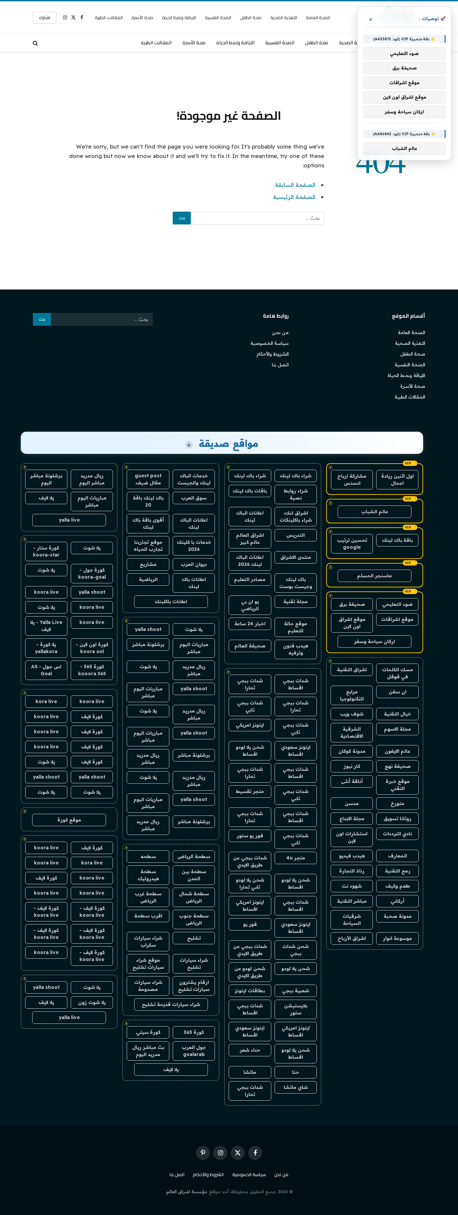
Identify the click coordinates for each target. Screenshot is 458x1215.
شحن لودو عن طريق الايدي (249, 972)
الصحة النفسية (218, 17)
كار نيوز (352, 766)
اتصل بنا (280, 365)
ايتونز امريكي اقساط (250, 905)
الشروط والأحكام (272, 354)
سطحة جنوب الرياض (194, 919)
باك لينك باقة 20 (148, 501)
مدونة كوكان (351, 751)
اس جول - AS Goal (46, 670)
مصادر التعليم (250, 579)
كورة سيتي (148, 1032)
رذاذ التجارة (351, 871)
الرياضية (148, 579)
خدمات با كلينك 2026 (194, 545)
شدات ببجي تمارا (250, 684)
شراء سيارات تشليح (194, 963)
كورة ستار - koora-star (46, 551)
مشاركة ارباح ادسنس (351, 479)
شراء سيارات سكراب (148, 941)
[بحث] (36, 42)
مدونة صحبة (398, 916)
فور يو (250, 924)
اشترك (44, 17)
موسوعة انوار (397, 938)
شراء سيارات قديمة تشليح (171, 1004)
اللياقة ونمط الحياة (179, 17)
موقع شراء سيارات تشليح (148, 963)
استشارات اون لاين (351, 837)
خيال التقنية (397, 714)
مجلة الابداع (351, 818)
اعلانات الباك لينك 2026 (250, 560)
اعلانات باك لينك (194, 582)
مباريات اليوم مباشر (194, 647)
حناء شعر (250, 1050)
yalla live (69, 520)
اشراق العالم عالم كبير (250, 538)
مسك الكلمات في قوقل (397, 673)
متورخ (397, 803)
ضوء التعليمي (397, 604)
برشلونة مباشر (148, 644)
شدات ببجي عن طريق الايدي (250, 861)
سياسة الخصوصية (269, 343)
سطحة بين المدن (194, 875)
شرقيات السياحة (352, 919)
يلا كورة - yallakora (46, 647)
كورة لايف (92, 717)
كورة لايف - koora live (92, 911)
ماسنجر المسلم (374, 576)
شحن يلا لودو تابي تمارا (250, 883)
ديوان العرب (194, 564)
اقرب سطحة (148, 916)
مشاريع (148, 564)
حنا (295, 1072)
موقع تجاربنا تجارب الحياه (148, 545)
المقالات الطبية (109, 17)
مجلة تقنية (295, 601)
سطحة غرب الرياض (148, 897)
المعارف (397, 856)
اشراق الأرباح (352, 938)
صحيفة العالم (250, 646)
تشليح (194, 938)
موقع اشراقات (397, 619)
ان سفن (397, 692)
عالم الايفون (397, 751)
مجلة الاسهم (397, 729)
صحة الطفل (251, 17)
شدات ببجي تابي (250, 706)
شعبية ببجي (295, 991)
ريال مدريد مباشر (194, 670)
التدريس (295, 535)
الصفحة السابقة (295, 184)
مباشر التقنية (352, 901)
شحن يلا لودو (295, 968)
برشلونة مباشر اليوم (46, 479)
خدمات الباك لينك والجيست (194, 479)
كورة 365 (194, 1032)
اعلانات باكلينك (171, 601)
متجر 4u (295, 858)
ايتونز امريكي (250, 725)
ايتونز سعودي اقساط (295, 750)
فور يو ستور (250, 836)
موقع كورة (69, 820)
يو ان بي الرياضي (250, 605)
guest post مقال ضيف (148, 479)
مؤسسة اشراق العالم (187, 1191)
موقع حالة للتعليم (295, 627)
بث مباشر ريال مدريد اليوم (148, 1050)
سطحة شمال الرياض (194, 897)
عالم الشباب (374, 512)
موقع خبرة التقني (398, 784)
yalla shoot (148, 629)
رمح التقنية (397, 871)
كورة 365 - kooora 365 (92, 670)
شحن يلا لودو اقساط (250, 750)
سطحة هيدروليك (148, 875)
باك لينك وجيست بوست (295, 582)
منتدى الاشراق (295, 557)
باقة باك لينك (397, 540)
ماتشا (249, 1072)
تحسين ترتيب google (352, 543)
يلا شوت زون (92, 1002)
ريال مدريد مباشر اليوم (92, 479)
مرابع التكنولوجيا (352, 695)
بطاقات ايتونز (250, 991)
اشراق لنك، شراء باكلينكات (296, 516)
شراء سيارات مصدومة (148, 985)
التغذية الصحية (283, 17)
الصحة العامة (318, 17)
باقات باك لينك (250, 491)
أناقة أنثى (352, 781)
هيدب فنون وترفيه (295, 649)
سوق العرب (194, 498)
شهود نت (352, 886)
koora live (46, 592)
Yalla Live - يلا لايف (46, 625)
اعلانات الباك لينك (250, 516)
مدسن (352, 803)
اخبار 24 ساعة (250, 624)
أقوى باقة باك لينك (148, 523)
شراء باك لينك (295, 476)
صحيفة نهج (398, 766)
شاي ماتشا (296, 1087)
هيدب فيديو (352, 856)
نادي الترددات (397, 834)
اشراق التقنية (352, 670)
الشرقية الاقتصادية (351, 732)
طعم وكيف (397, 886)
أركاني (397, 901)
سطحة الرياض (193, 856)
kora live (46, 701)
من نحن (280, 332)
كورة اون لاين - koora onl (92, 647)
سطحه (148, 856)
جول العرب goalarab (194, 1050)
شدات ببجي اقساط (295, 684)
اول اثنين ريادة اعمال (397, 479)
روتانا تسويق (397, 818)
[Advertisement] (229, 79)
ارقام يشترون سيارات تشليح (194, 985)
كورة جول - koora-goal (92, 573)
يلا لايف (171, 1069)
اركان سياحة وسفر (374, 641)
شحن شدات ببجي (295, 949)
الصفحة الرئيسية (294, 196)
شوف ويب (351, 714)
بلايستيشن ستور (295, 1009)
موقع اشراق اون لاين (352, 622)
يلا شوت (194, 629)
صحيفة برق (352, 604)
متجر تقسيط (250, 791)
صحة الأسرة (142, 17)
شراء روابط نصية (296, 494)
